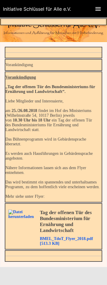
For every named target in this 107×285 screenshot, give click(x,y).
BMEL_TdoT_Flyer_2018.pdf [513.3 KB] (66, 241)
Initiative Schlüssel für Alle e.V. (37, 9)
